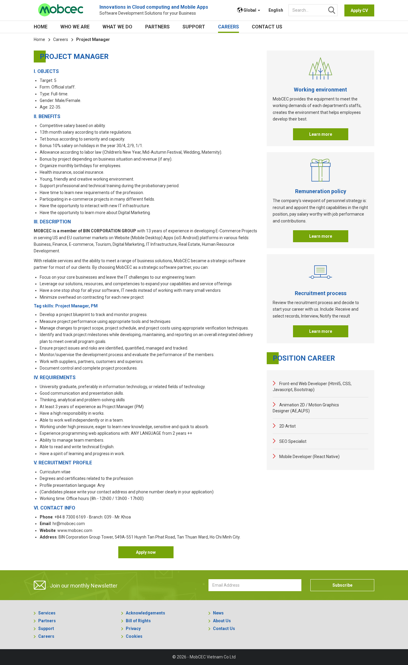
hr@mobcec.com (69, 523)
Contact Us (267, 27)
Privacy (133, 628)
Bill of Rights (138, 620)
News (218, 613)
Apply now (146, 552)
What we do (117, 27)
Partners (157, 27)
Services (47, 613)
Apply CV (359, 10)
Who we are (75, 27)
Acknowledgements (145, 613)
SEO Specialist (292, 441)
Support (193, 27)
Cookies (134, 636)
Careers (228, 27)
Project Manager (93, 39)
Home (40, 27)
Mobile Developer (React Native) (309, 456)
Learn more (320, 134)
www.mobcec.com (74, 530)
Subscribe (342, 585)
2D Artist (287, 426)
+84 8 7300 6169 (70, 517)
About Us (222, 620)
